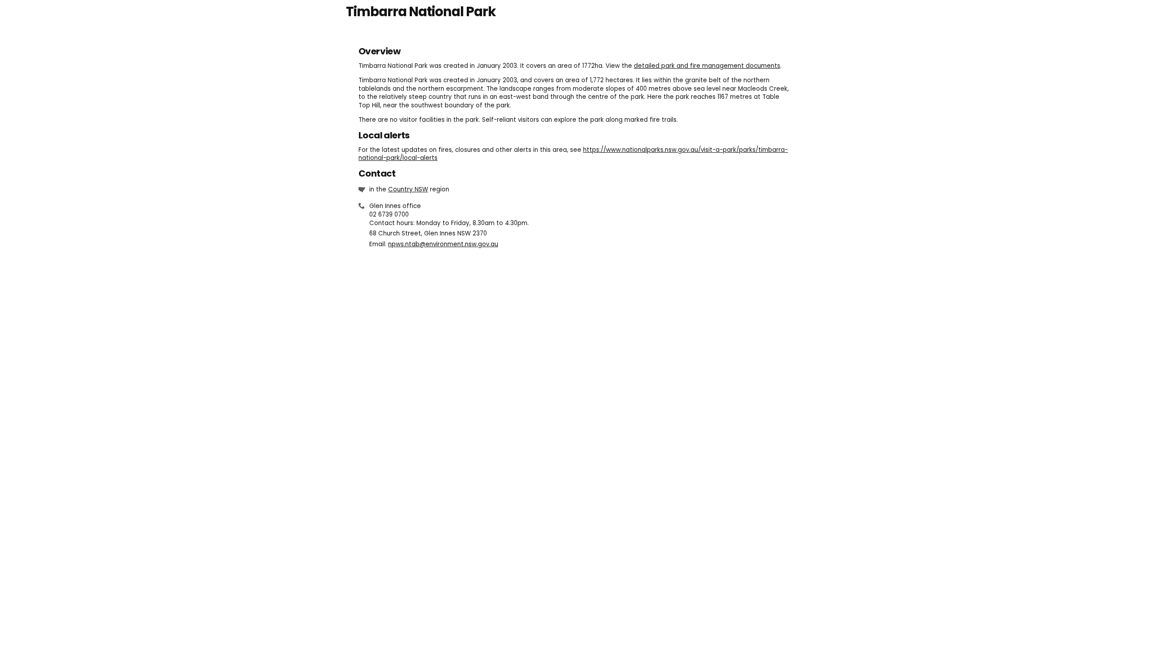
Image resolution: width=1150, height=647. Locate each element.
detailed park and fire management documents (707, 66)
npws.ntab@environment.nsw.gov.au (443, 244)
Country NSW (408, 189)
